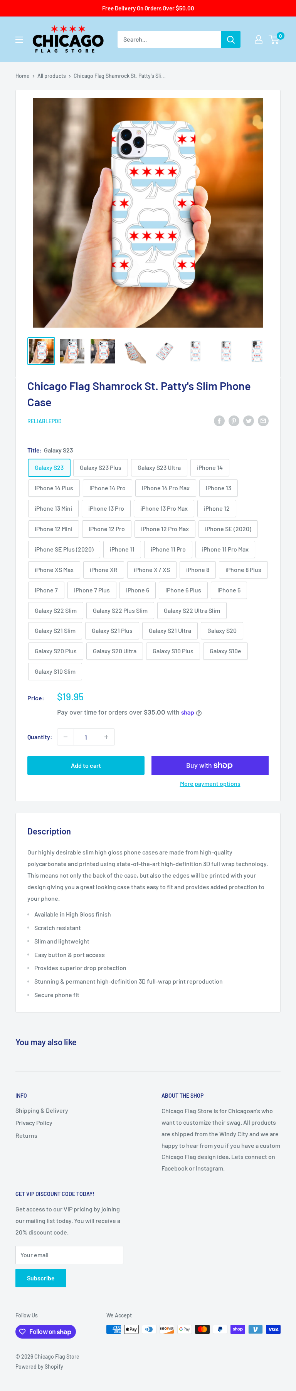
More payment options (210, 783)
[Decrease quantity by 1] (65, 737)
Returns (26, 1135)
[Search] (230, 39)
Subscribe (41, 1278)
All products (51, 75)
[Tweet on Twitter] (248, 420)
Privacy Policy (33, 1122)
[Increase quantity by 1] (106, 737)
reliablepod (44, 421)
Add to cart (86, 765)
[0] (274, 39)
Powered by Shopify (39, 1366)
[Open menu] (19, 40)
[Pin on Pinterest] (234, 420)
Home (22, 75)
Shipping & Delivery (41, 1110)
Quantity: (39, 736)
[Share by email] (263, 420)
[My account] (258, 39)
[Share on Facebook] (219, 420)
